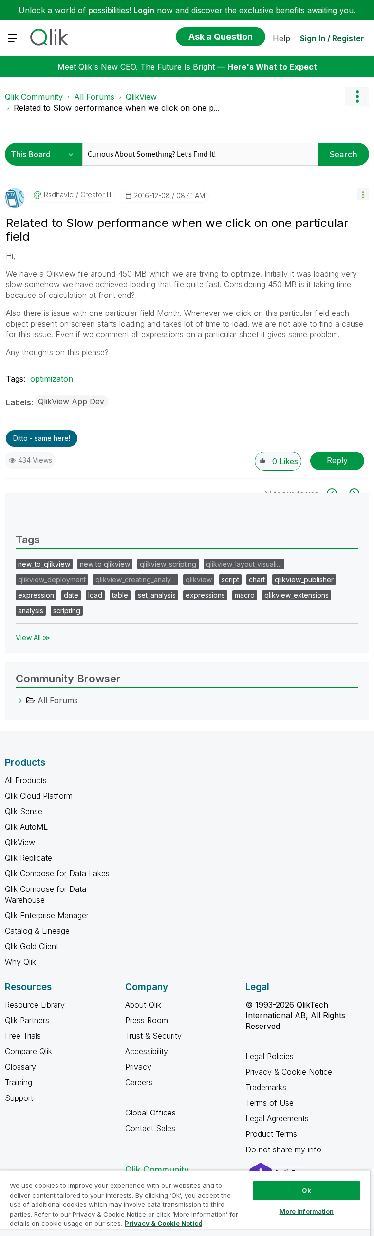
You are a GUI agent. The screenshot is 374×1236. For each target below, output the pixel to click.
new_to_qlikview (44, 564)
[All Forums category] (20, 700)
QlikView (141, 97)
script (230, 579)
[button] (363, 194)
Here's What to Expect (272, 66)
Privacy (138, 1067)
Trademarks (265, 1087)
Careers (138, 1082)
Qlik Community (34, 97)
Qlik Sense (23, 811)
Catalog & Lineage (37, 931)
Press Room (146, 1020)
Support (19, 1098)
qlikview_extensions (296, 595)
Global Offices (150, 1112)
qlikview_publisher (304, 579)
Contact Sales (150, 1128)
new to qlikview (105, 564)
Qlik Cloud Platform (39, 796)
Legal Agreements (277, 1118)
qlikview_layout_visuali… (244, 564)
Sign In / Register (332, 38)
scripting (66, 611)
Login (143, 10)
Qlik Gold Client (31, 946)
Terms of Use (269, 1103)
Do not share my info (284, 1149)
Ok (306, 1190)
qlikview (199, 579)
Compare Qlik (28, 1051)
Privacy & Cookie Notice (288, 1072)
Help (281, 38)
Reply (337, 460)
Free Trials (23, 1036)
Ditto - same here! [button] (41, 438)
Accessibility (146, 1051)
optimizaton (51, 378)
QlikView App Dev (71, 401)
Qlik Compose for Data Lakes (57, 873)
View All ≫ (33, 637)
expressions (205, 595)
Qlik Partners (27, 1020)
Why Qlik (20, 962)
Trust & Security (153, 1036)
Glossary (20, 1067)
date (71, 595)
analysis (30, 611)
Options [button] (357, 96)
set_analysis (157, 595)
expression (36, 595)
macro (245, 595)
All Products (26, 780)
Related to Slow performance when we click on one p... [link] (117, 108)
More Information (307, 1211)
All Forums (94, 97)
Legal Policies (269, 1056)
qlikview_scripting (168, 564)
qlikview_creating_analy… (135, 579)
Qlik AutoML (26, 827)
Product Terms (271, 1134)
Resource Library (35, 1005)
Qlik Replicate (28, 858)
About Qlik (143, 1005)
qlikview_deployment (52, 579)
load (95, 595)
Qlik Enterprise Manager (47, 915)
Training (18, 1082)
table (120, 595)
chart (257, 579)
